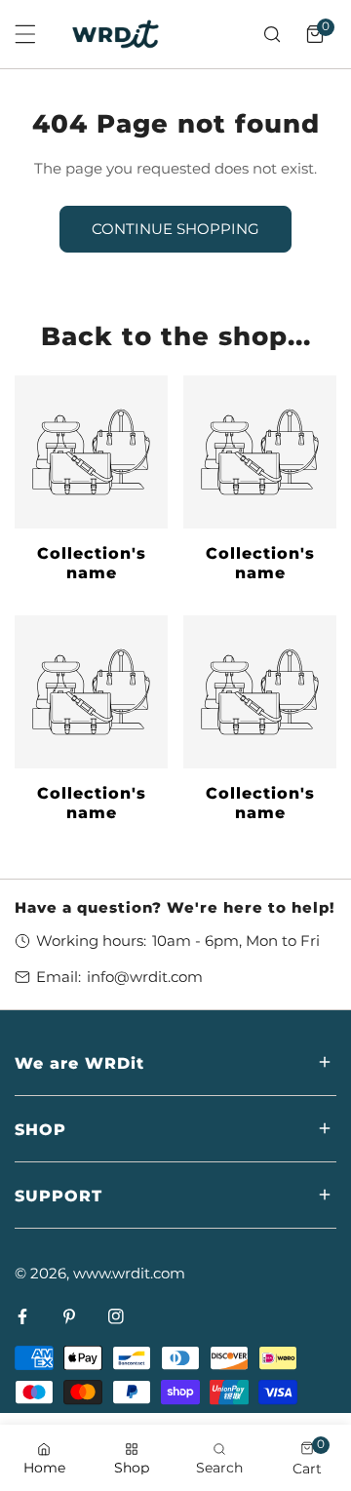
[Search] (272, 34)
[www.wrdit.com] (116, 34)
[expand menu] (25, 34)
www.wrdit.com (129, 1273)
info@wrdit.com (145, 976)
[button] (314, 34)
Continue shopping (175, 228)
